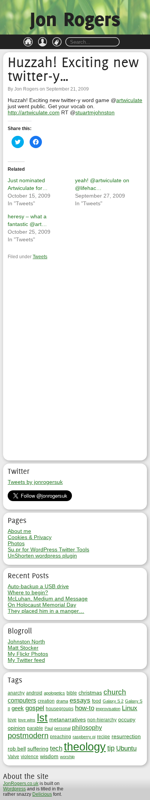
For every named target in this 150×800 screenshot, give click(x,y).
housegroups (59, 708)
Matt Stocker (23, 648)
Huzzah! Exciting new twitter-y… (73, 68)
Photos (16, 543)
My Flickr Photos (28, 654)
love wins (26, 720)
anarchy (16, 693)
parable (35, 728)
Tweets (40, 256)
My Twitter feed (26, 660)
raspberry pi (84, 736)
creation (46, 701)
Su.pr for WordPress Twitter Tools (48, 549)
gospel (34, 708)
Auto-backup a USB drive (38, 586)
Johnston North (26, 641)
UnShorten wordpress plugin (42, 556)
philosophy (87, 727)
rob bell (17, 749)
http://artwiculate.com (34, 112)
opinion (16, 728)
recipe (103, 736)
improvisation (108, 708)
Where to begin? (28, 592)
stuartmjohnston (95, 112)
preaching (60, 736)
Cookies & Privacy (30, 537)
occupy (126, 719)
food (96, 701)
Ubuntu (126, 748)
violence (29, 756)
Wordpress (14, 789)
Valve (13, 756)
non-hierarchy (102, 719)
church (114, 692)
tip (111, 748)
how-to (84, 708)
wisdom (49, 756)
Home (28, 41)
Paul (49, 728)
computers (22, 700)
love (12, 719)
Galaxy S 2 (113, 701)
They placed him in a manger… (46, 611)
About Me (42, 41)
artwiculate (129, 100)
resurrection (126, 736)
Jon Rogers (75, 19)
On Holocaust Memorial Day (42, 605)
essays (80, 700)
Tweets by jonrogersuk (35, 482)
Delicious (42, 794)
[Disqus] (75, 361)
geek (18, 708)
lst (42, 718)
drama (62, 701)
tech (56, 748)
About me (19, 531)
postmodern (28, 735)
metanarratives (67, 719)
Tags (57, 41)
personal (62, 728)
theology (85, 746)
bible (72, 693)
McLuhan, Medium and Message (48, 598)
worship (67, 756)
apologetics (54, 693)
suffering (37, 749)
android (34, 693)
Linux (129, 708)
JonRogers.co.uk (20, 783)
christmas (90, 692)
